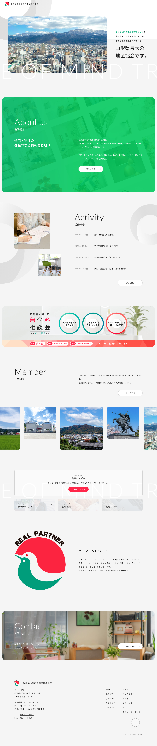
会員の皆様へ (129, 694)
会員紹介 (110, 707)
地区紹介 (110, 694)
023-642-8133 (27, 715)
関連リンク (128, 703)
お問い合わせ (130, 646)
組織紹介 (127, 698)
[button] (152, 4)
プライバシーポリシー (133, 712)
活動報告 (110, 698)
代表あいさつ (129, 690)
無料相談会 (111, 703)
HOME (108, 690)
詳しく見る (91, 169)
